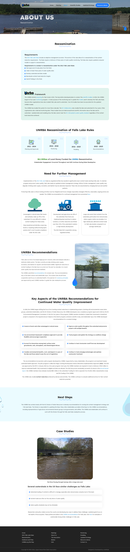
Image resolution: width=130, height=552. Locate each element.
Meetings (53, 533)
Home (51, 5)
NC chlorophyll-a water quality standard (77, 113)
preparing (39, 97)
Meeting (58, 5)
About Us (54, 535)
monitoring (39, 99)
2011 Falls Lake (41, 181)
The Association (55, 537)
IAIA (52, 542)
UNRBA (75, 159)
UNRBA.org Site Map (28, 542)
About (65, 5)
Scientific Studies (75, 5)
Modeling (83, 535)
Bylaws (53, 540)
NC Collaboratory (67, 108)
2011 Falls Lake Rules (33, 57)
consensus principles (62, 278)
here (89, 194)
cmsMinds (106, 549)
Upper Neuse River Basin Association (45, 549)
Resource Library (102, 5)
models (81, 99)
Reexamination (26, 537)
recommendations (39, 273)
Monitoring (83, 533)
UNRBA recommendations (70, 514)
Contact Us (83, 542)
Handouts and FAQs (27, 540)
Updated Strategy (88, 5)
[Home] (25, 5)
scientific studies (87, 97)
